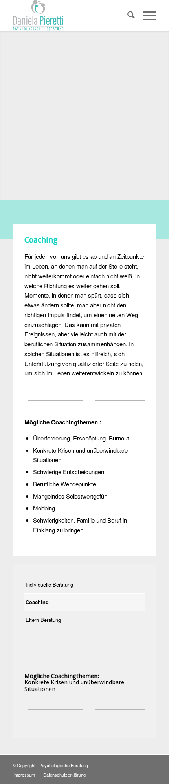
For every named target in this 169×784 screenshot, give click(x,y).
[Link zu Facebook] (150, 764)
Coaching (37, 602)
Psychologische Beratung (63, 765)
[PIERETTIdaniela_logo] (70, 15)
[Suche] (127, 15)
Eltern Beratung (43, 619)
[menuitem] (127, 15)
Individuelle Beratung (49, 584)
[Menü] (145, 15)
